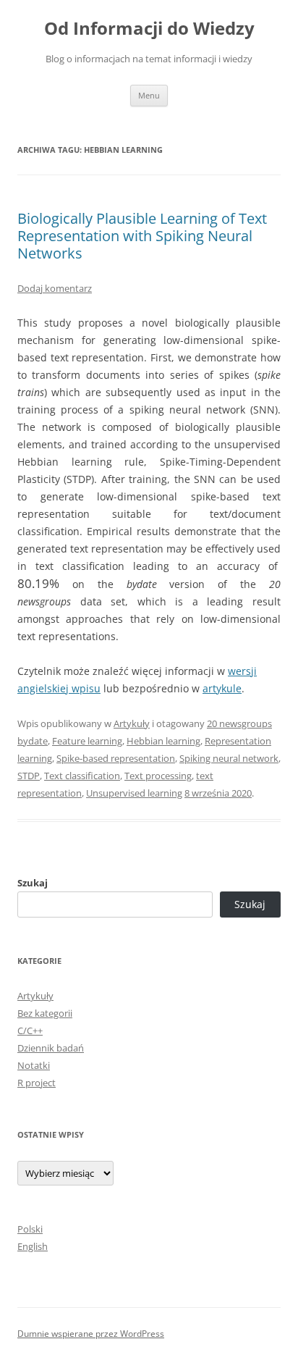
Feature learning (87, 740)
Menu (149, 95)
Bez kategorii (44, 1013)
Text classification (82, 775)
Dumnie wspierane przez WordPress (90, 1333)
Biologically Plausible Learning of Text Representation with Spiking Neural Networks (142, 236)
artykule (222, 688)
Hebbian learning (163, 740)
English (32, 1246)
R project (36, 1082)
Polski (30, 1228)
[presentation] (38, 583)
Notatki (33, 1065)
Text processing (158, 775)
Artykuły (132, 723)
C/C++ (30, 1030)
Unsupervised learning (134, 792)
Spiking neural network (228, 758)
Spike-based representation (115, 758)
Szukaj (32, 882)
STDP (28, 775)
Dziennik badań (50, 1047)
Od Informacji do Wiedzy (149, 28)
